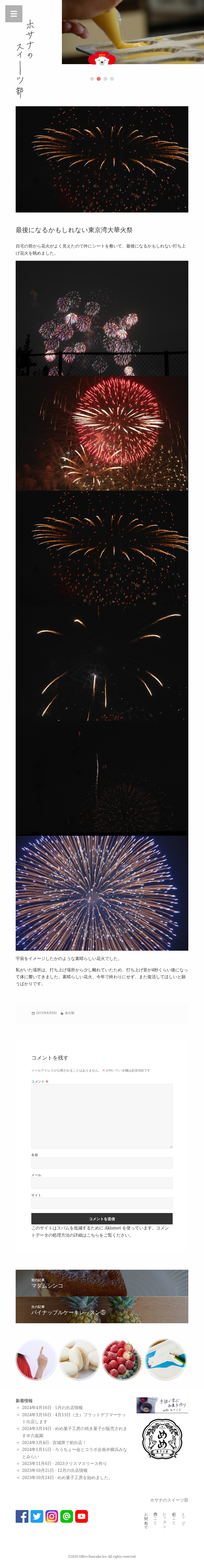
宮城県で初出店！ (70, 1442)
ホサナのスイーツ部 (169, 1500)
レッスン (165, 1518)
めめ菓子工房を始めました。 (85, 1477)
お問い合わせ (146, 1518)
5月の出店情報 (69, 1407)
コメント (39, 1081)
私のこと (174, 1516)
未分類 (69, 1013)
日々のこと (155, 1516)
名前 (34, 1155)
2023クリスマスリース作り (81, 1463)
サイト (36, 1195)
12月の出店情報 (72, 1470)
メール (36, 1175)
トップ (183, 1516)
